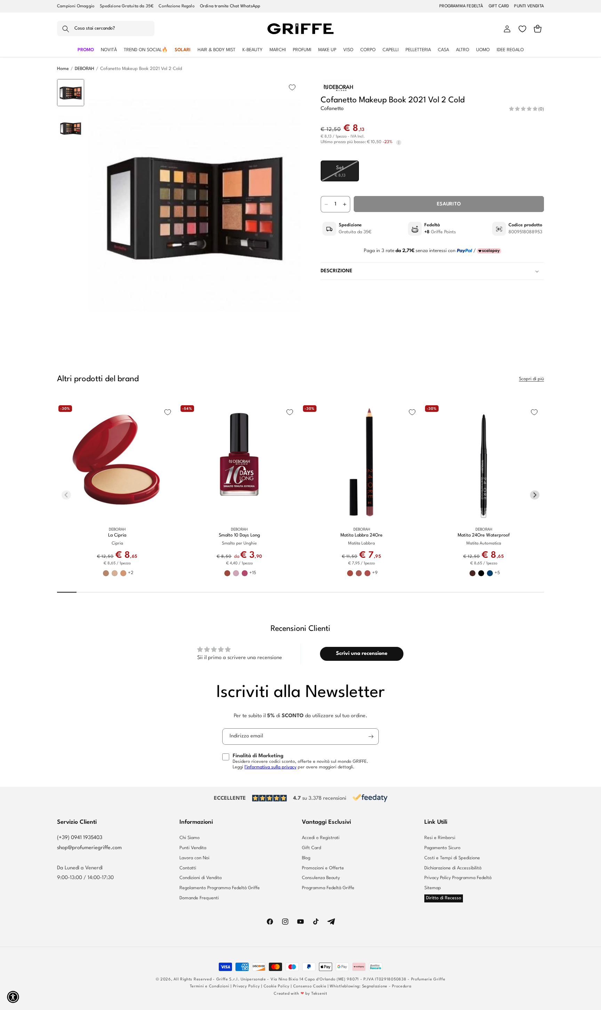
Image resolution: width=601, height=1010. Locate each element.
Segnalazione (374, 986)
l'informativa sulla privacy (270, 767)
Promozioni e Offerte (323, 868)
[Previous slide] (71, 90)
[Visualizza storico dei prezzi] (398, 142)
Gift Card (311, 848)
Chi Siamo (189, 838)
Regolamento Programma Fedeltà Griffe (219, 888)
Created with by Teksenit (300, 994)
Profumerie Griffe (428, 979)
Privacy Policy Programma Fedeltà (457, 878)
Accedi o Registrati (320, 838)
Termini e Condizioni (210, 986)
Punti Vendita (192, 848)
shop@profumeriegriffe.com (89, 848)
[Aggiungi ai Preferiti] (292, 87)
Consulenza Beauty (321, 878)
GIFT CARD (499, 6)
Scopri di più (531, 379)
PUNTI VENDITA (529, 6)
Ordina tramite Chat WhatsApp (230, 6)
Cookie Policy (277, 986)
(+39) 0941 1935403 (79, 837)
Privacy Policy (246, 986)
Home (63, 68)
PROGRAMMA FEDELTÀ (461, 6)
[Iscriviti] (370, 736)
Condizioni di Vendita (200, 878)
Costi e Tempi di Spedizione (452, 858)
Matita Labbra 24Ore (361, 535)
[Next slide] (71, 320)
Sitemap (432, 888)
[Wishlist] (522, 29)
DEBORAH (84, 68)
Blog (306, 858)
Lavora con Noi (194, 858)
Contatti (187, 868)
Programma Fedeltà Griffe (328, 888)
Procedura (401, 986)
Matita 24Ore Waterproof (484, 535)
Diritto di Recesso (443, 898)
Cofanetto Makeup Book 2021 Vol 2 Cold (141, 68)
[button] (105, 29)
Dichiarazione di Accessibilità (452, 868)
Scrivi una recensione (361, 653)
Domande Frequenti (199, 898)
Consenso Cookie (310, 986)
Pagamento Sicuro (442, 848)
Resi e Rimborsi (439, 838)
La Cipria (117, 535)
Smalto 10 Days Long (239, 535)
